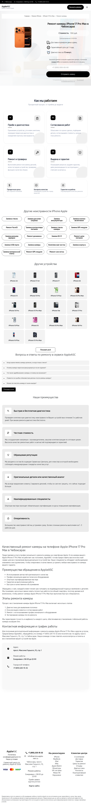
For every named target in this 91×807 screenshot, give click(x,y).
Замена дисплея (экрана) (34, 220)
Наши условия (12, 759)
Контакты (79, 770)
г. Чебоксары (8, 2)
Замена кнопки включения (79, 220)
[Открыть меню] (87, 7)
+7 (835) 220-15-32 (43, 2)
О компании (79, 757)
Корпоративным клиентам (79, 774)
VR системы (56, 770)
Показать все (8, 389)
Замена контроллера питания (34, 228)
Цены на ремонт (79, 764)
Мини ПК (56, 773)
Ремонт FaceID (12, 227)
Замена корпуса (79, 245)
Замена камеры (34, 245)
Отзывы (79, 766)
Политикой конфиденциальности (72, 80)
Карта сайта (34, 786)
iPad (56, 761)
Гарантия (79, 761)
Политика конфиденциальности (12, 756)
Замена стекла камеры (57, 228)
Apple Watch (57, 766)
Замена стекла (12, 219)
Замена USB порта (12, 245)
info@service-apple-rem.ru (35, 757)
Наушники (56, 775)
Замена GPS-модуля (79, 227)
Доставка (79, 759)
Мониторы (56, 768)
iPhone (56, 757)
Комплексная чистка (56, 245)
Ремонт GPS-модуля (34, 252)
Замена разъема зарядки (11, 237)
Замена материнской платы (11, 253)
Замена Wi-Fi (57, 236)
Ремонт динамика (34, 236)
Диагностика (79, 768)
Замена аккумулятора (56, 220)
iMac (56, 764)
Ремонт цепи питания (79, 237)
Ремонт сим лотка (56, 252)
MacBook (56, 759)
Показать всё (45, 350)
